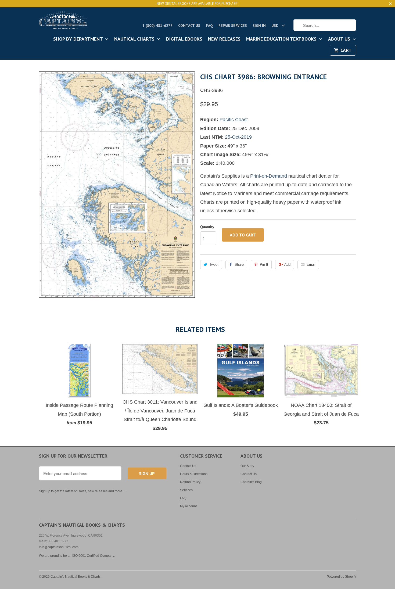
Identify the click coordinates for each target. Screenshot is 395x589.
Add (287, 265)
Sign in (259, 25)
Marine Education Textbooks (282, 39)
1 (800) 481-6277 (157, 25)
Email (311, 265)
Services (186, 490)
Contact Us (189, 25)
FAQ (209, 25)
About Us (339, 39)
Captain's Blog (251, 482)
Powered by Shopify (341, 577)
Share (239, 265)
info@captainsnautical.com (58, 547)
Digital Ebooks (184, 39)
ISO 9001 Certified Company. (93, 556)
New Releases (224, 39)
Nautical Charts (135, 39)
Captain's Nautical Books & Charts (75, 577)
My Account (188, 506)
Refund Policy (190, 482)
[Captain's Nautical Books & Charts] (63, 21)
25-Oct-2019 (238, 137)
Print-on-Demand (268, 176)
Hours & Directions (193, 474)
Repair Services (232, 25)
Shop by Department (78, 39)
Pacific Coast (234, 119)
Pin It (264, 265)
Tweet (213, 265)
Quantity (207, 227)
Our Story (247, 466)
